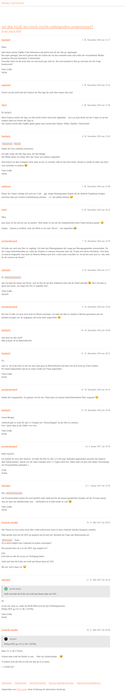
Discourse (21, 689)
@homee (7, 540)
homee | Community (13, 3)
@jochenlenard (12, 277)
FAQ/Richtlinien (37, 683)
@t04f (17, 143)
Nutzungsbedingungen (61, 683)
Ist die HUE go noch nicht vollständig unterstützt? (47, 26)
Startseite (7, 683)
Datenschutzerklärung (89, 683)
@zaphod (7, 143)
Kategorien (21, 683)
